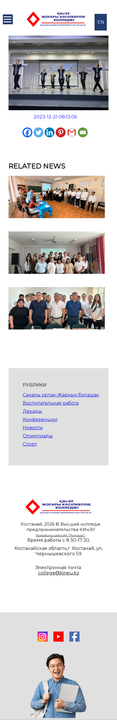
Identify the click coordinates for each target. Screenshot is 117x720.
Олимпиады (38, 436)
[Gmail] (72, 132)
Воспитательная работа (51, 403)
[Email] (83, 132)
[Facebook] (27, 132)
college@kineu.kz (58, 573)
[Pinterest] (61, 132)
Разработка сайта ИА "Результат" (60, 535)
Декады (32, 411)
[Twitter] (38, 132)
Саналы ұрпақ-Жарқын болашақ (61, 395)
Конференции (40, 419)
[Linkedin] (50, 132)
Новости (33, 427)
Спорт (30, 444)
